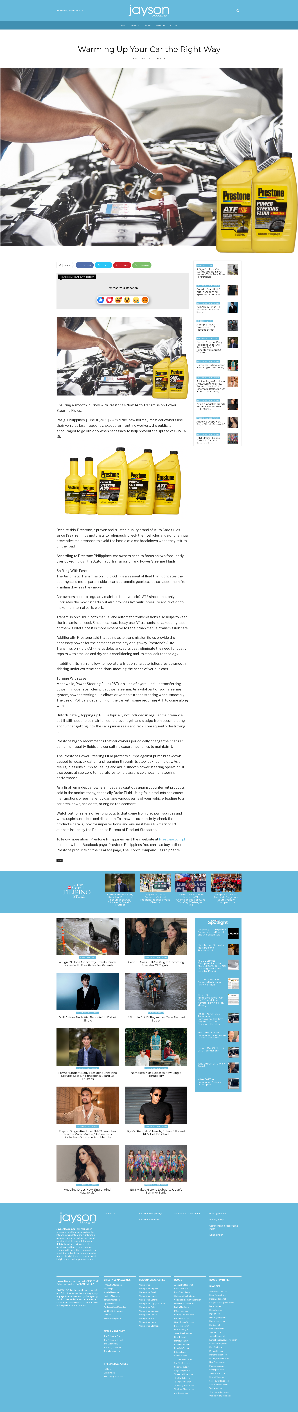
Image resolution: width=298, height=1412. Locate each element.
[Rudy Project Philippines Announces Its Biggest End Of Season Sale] (233, 933)
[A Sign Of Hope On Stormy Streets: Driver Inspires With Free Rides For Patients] (233, 269)
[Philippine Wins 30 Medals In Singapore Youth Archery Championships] (226, 883)
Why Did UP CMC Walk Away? (211, 1065)
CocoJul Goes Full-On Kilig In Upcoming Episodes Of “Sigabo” (209, 292)
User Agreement (218, 1213)
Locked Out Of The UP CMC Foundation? (211, 1049)
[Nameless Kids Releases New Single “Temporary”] (233, 365)
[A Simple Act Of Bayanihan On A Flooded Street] (233, 325)
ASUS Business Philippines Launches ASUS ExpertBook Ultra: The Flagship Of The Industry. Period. (212, 965)
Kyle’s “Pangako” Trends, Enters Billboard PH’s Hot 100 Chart (210, 406)
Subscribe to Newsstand (187, 1213)
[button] (238, 10)
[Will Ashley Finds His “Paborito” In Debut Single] (233, 307)
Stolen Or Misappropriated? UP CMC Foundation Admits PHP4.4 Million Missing (211, 1000)
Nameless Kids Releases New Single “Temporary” (210, 366)
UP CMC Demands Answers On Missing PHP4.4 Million (209, 982)
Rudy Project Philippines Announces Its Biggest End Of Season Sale (212, 932)
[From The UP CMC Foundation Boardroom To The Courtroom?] (233, 1036)
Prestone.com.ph (172, 839)
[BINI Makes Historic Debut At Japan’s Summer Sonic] (233, 438)
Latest (59, 861)
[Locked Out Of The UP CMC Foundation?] (233, 1052)
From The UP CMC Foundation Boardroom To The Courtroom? (212, 1035)
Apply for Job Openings (150, 1213)
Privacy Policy (216, 1219)
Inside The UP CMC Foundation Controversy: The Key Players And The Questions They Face (210, 1019)
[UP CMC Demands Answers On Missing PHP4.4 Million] (233, 983)
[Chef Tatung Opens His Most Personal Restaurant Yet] (233, 949)
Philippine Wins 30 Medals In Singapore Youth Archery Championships (226, 898)
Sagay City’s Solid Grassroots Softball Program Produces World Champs (155, 898)
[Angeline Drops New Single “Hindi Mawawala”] (233, 422)
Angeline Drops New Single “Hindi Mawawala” (210, 423)
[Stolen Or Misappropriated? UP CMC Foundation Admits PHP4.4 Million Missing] (233, 999)
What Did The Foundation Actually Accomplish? (209, 1082)
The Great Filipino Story (207, 339)
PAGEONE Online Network (208, 286)
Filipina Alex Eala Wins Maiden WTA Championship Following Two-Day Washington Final (190, 899)
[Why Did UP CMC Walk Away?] (233, 1067)
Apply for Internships (149, 1219)
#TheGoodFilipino (204, 266)
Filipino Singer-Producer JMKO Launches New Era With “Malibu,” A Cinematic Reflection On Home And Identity (210, 386)
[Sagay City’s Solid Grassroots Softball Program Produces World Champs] (155, 883)
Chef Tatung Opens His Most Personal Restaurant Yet (211, 948)
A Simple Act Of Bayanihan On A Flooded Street (205, 327)
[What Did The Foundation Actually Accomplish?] (233, 1083)
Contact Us (110, 1213)
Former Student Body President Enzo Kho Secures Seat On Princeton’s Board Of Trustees (209, 347)
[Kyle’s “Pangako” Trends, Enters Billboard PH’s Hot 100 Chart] (233, 404)
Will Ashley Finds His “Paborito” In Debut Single (208, 309)
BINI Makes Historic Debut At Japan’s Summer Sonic (208, 440)
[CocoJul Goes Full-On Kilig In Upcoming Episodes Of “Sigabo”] (233, 290)
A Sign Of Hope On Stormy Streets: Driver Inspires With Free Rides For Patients (210, 273)
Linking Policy (216, 1234)
